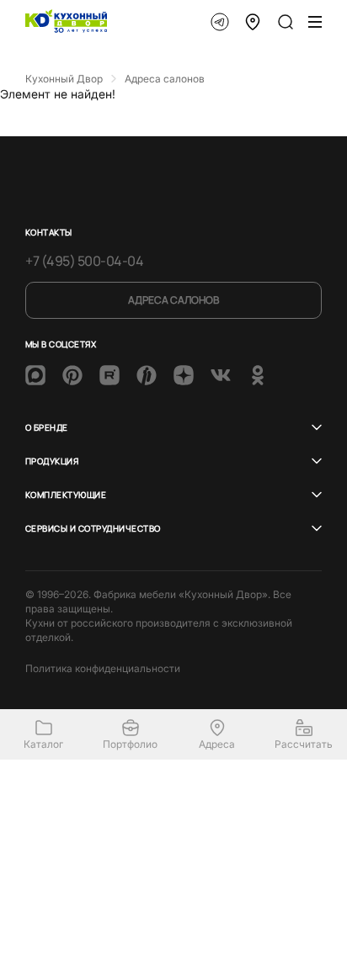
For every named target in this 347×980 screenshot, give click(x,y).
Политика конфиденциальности (102, 668)
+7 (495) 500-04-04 (84, 261)
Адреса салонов (173, 300)
